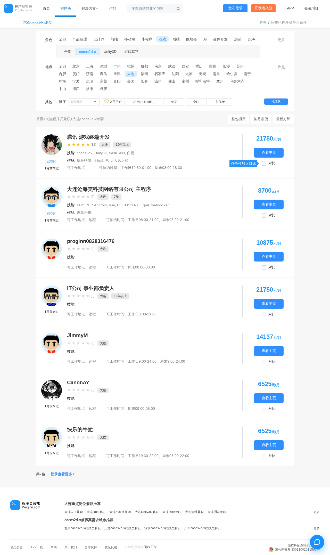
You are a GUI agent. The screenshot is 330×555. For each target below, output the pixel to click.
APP (290, 8)
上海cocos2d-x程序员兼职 (122, 528)
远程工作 (150, 547)
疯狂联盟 (84, 160)
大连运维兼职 (194, 512)
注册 (316, 8)
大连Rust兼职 (96, 512)
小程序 (147, 39)
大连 (130, 74)
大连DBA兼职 (171, 512)
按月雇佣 (261, 119)
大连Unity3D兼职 (147, 512)
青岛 (103, 74)
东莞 (103, 81)
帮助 (54, 547)
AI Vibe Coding (143, 102)
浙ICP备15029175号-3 (304, 545)
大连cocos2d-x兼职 (37, 22)
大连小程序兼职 (120, 512)
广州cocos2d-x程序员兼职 (202, 528)
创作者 (220, 102)
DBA (251, 39)
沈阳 (175, 74)
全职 (196, 102)
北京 (76, 66)
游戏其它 (131, 52)
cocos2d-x (87, 52)
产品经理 (79, 39)
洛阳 (89, 89)
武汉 (171, 66)
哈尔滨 (231, 74)
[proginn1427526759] (51, 196)
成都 (144, 66)
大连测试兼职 (217, 512)
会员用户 (115, 102)
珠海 (62, 81)
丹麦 (103, 89)
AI (205, 39)
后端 (176, 39)
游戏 (162, 39)
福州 (144, 74)
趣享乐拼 (84, 212)
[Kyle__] (51, 144)
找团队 (276, 101)
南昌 (216, 74)
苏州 (240, 66)
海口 (76, 89)
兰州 (220, 81)
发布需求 (235, 8)
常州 (185, 81)
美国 (130, 81)
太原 (189, 74)
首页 (46, 8)
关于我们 (70, 547)
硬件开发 (220, 39)
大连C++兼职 (73, 512)
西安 (185, 66)
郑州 (212, 66)
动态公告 (16, 547)
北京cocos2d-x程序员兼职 (82, 528)
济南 (89, 74)
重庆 (199, 66)
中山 (62, 89)
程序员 (65, 8)
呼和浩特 (202, 81)
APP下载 (36, 547)
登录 (307, 8)
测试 (237, 39)
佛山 (171, 81)
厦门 (76, 74)
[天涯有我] (51, 295)
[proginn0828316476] (51, 249)
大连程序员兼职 (58, 119)
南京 (158, 66)
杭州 (130, 66)
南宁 (247, 74)
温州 (158, 81)
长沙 (226, 66)
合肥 (62, 74)
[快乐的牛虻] (51, 437)
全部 (62, 39)
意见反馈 (111, 547)
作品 (112, 8)
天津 (117, 74)
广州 (117, 66)
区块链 (191, 39)
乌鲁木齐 (237, 81)
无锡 (202, 74)
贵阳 (117, 81)
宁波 (76, 81)
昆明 (89, 81)
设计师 (98, 39)
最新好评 (283, 119)
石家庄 (159, 74)
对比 (272, 163)
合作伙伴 (91, 547)
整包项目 (238, 119)
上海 (89, 66)
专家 (174, 102)
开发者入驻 (263, 8)
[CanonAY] (51, 390)
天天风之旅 (119, 160)
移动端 (129, 39)
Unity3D (110, 52)
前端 (114, 39)
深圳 (103, 66)
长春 (144, 81)
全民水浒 (101, 160)
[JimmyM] (51, 343)
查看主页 (269, 152)
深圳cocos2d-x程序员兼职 (162, 528)
